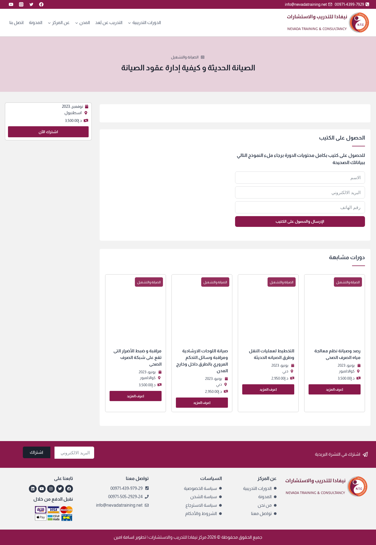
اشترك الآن (48, 132)
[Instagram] (21, 4)
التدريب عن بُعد (108, 22)
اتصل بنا (16, 22)
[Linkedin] (33, 489)
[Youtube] (42, 489)
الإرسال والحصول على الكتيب (300, 221)
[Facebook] (41, 4)
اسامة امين (124, 537)
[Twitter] (31, 4)
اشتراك (36, 452)
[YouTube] (11, 4)
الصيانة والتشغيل (184, 57)
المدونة (35, 22)
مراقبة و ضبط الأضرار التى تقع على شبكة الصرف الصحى (137, 357)
